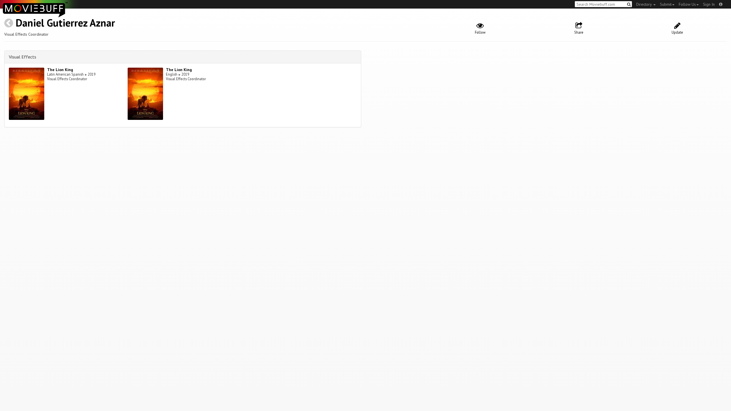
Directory (644, 4)
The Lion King (60, 69)
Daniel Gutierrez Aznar (65, 22)
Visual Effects (22, 57)
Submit (666, 4)
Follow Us (687, 4)
